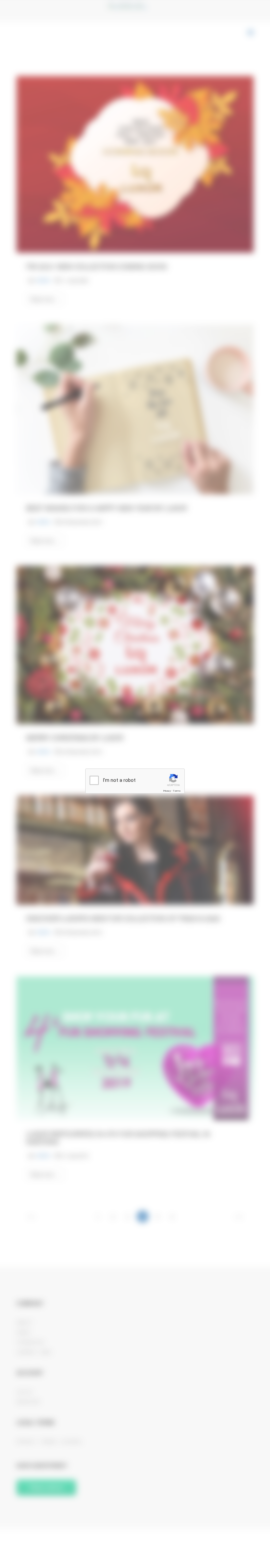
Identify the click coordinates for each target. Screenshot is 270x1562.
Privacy (167, 790)
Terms (177, 790)
